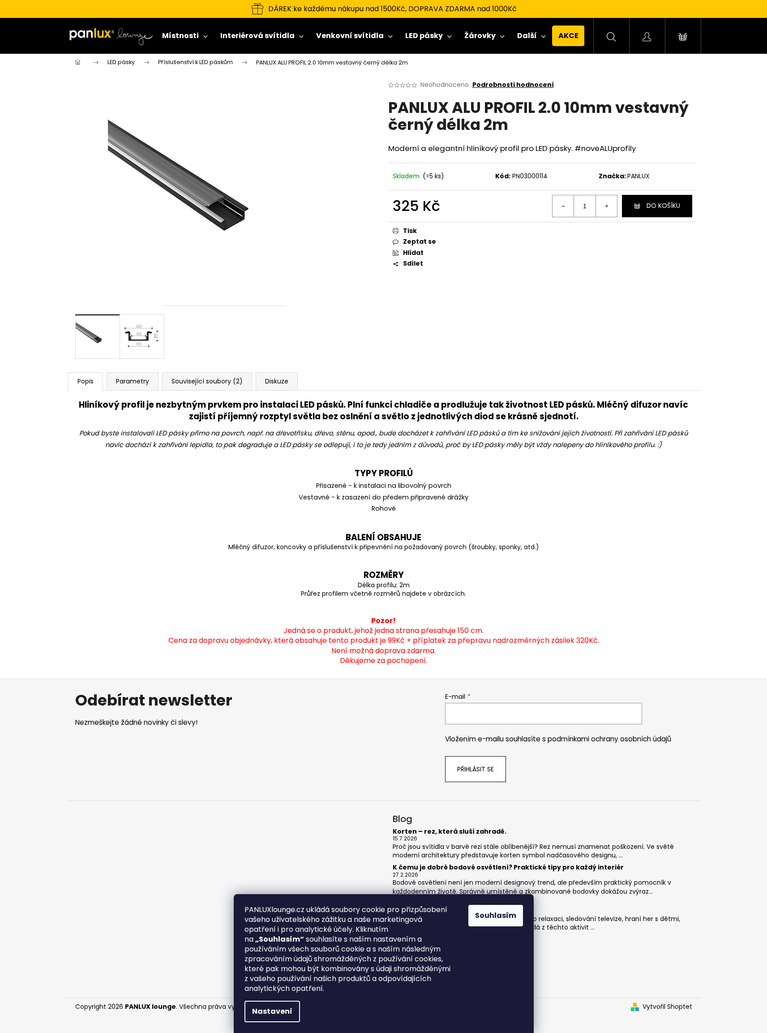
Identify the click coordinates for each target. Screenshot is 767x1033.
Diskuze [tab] (276, 381)
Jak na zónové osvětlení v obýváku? (454, 903)
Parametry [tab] (132, 381)
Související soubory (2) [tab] (207, 381)
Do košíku (663, 205)
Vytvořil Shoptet (667, 1007)
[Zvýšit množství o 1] (606, 206)
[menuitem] (185, 36)
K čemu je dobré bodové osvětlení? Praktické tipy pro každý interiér (508, 867)
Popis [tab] (85, 381)
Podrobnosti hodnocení (513, 85)
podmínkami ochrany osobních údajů (609, 739)
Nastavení (272, 1011)
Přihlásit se (475, 769)
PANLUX (638, 176)
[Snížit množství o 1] (563, 206)
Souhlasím (495, 915)
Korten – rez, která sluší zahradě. (449, 831)
